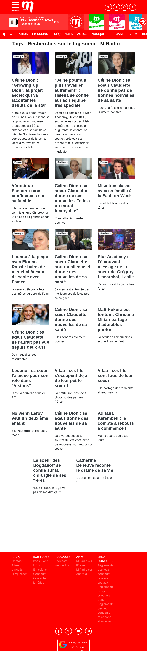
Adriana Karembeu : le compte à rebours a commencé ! (116, 421)
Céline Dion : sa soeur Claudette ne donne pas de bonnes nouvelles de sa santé (116, 90)
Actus (82, 34)
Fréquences (62, 34)
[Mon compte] (132, 7)
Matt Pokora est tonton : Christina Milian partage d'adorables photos (116, 319)
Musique (98, 34)
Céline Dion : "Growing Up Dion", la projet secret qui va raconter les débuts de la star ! (30, 93)
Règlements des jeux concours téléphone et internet (105, 612)
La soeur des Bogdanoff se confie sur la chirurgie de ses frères (49, 470)
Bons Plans (40, 561)
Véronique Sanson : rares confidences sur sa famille (28, 193)
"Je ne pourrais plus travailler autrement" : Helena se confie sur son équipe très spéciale (72, 93)
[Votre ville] (108, 7)
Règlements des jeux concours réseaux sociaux (105, 573)
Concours (39, 574)
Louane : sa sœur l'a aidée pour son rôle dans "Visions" (30, 378)
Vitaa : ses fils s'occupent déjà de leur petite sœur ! (71, 378)
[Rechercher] (124, 7)
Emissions (40, 34)
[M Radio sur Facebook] (58, 631)
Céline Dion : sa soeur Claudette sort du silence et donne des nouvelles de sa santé (72, 269)
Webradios (19, 34)
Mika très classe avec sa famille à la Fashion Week (115, 190)
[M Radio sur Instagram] (88, 631)
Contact (17, 561)
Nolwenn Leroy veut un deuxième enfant (30, 418)
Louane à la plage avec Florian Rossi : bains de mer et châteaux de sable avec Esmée (30, 269)
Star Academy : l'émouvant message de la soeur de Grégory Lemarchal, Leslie (116, 266)
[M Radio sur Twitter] (68, 631)
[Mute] (56, 22)
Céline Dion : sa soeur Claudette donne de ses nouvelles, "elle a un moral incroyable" (72, 198)
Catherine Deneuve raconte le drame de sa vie (94, 465)
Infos (36, 565)
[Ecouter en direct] (116, 7)
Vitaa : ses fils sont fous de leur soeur (115, 375)
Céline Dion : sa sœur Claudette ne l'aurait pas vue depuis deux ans (30, 340)
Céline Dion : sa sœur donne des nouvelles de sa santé (71, 421)
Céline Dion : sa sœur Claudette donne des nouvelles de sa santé (71, 319)
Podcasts (117, 34)
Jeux (134, 34)
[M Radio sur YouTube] (78, 631)
